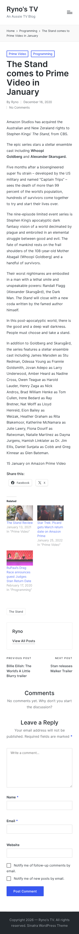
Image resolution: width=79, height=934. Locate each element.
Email (12, 821)
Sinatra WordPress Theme (47, 925)
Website (13, 845)
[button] (23, 641)
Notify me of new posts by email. (39, 878)
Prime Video (17, 54)
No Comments (19, 107)
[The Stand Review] (20, 513)
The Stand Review (20, 522)
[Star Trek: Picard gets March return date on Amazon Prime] (50, 513)
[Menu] (69, 12)
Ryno (17, 631)
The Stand (16, 611)
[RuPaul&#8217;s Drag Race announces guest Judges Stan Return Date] (20, 558)
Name (12, 797)
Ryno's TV (22, 9)
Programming (42, 54)
